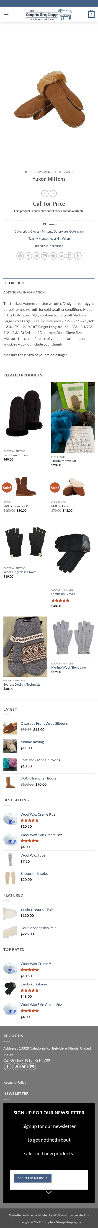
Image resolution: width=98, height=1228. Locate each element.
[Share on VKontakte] (61, 256)
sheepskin (53, 238)
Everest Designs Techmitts (21, 684)
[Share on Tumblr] (78, 256)
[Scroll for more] (49, 1193)
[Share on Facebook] (28, 256)
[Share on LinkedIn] (69, 256)
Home (28, 172)
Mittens (41, 238)
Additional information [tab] (24, 292)
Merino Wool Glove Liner (69, 667)
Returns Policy (14, 1082)
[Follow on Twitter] (24, 1066)
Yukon (66, 238)
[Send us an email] (32, 1066)
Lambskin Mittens (15, 455)
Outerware (65, 172)
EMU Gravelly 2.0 (15, 506)
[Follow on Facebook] (7, 1066)
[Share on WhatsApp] (20, 256)
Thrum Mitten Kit (63, 461)
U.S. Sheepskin (53, 246)
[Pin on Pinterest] (53, 256)
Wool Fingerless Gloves (19, 572)
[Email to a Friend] (45, 256)
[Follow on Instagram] (16, 1066)
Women (44, 172)
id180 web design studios (71, 1215)
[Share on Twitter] (36, 256)
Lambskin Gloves (63, 594)
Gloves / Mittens (41, 231)
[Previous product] (53, 193)
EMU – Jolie (59, 506)
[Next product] (44, 193)
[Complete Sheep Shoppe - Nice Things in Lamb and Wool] (49, 14)
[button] (6, 14)
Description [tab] (13, 283)
